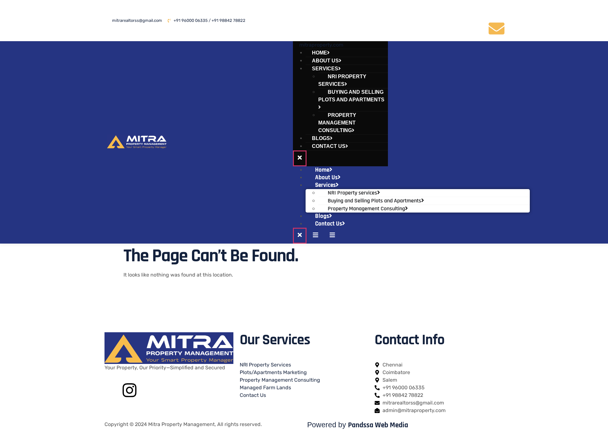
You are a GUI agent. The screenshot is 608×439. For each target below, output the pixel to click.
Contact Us (328, 146)
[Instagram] (129, 390)
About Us (326, 177)
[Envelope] (496, 28)
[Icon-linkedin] (496, 10)
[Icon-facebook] (453, 10)
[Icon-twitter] (475, 10)
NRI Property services (342, 80)
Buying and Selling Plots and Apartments (351, 95)
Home (322, 170)
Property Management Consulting (337, 122)
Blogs (322, 216)
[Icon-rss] (475, 28)
